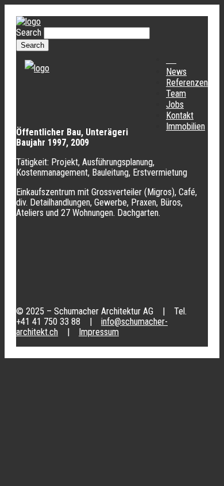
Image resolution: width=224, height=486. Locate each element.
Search (30, 32)
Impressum (99, 331)
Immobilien (185, 126)
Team (176, 93)
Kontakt (180, 115)
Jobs (175, 104)
